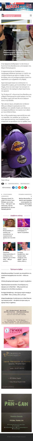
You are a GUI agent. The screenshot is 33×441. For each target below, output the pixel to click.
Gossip (15, 30)
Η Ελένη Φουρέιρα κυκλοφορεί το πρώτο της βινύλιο (16, 281)
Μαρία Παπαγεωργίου (25, 183)
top (6, 183)
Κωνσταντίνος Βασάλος (14, 183)
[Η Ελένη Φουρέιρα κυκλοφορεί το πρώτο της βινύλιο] (24, 223)
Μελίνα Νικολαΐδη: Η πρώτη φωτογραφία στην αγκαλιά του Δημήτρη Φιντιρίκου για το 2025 (25, 202)
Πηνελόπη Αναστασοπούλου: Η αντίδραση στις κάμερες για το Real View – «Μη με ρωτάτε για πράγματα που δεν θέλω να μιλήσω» (14, 287)
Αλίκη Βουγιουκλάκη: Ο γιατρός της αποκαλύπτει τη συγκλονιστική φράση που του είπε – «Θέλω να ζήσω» (16, 275)
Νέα (19, 30)
